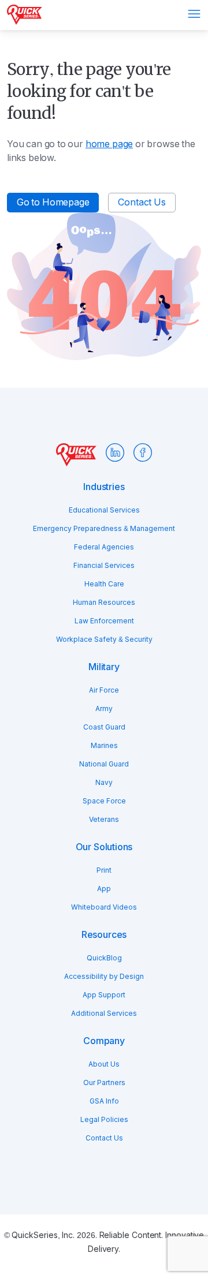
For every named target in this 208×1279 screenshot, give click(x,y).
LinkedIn (115, 452)
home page (109, 144)
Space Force (104, 801)
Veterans (104, 820)
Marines (104, 746)
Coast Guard (104, 727)
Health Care (104, 584)
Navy (104, 783)
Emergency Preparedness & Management (104, 529)
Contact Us (141, 202)
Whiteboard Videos (104, 907)
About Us (104, 1064)
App (104, 889)
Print (104, 870)
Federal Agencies (104, 547)
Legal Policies (104, 1120)
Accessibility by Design (104, 977)
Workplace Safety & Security (104, 639)
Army (104, 709)
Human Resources (104, 603)
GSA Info (104, 1101)
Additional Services (104, 1013)
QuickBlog (104, 958)
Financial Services (104, 566)
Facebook (142, 452)
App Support (104, 995)
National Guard (104, 764)
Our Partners (104, 1083)
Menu (194, 14)
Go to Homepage (53, 202)
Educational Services (104, 510)
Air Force (104, 690)
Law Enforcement (104, 621)
